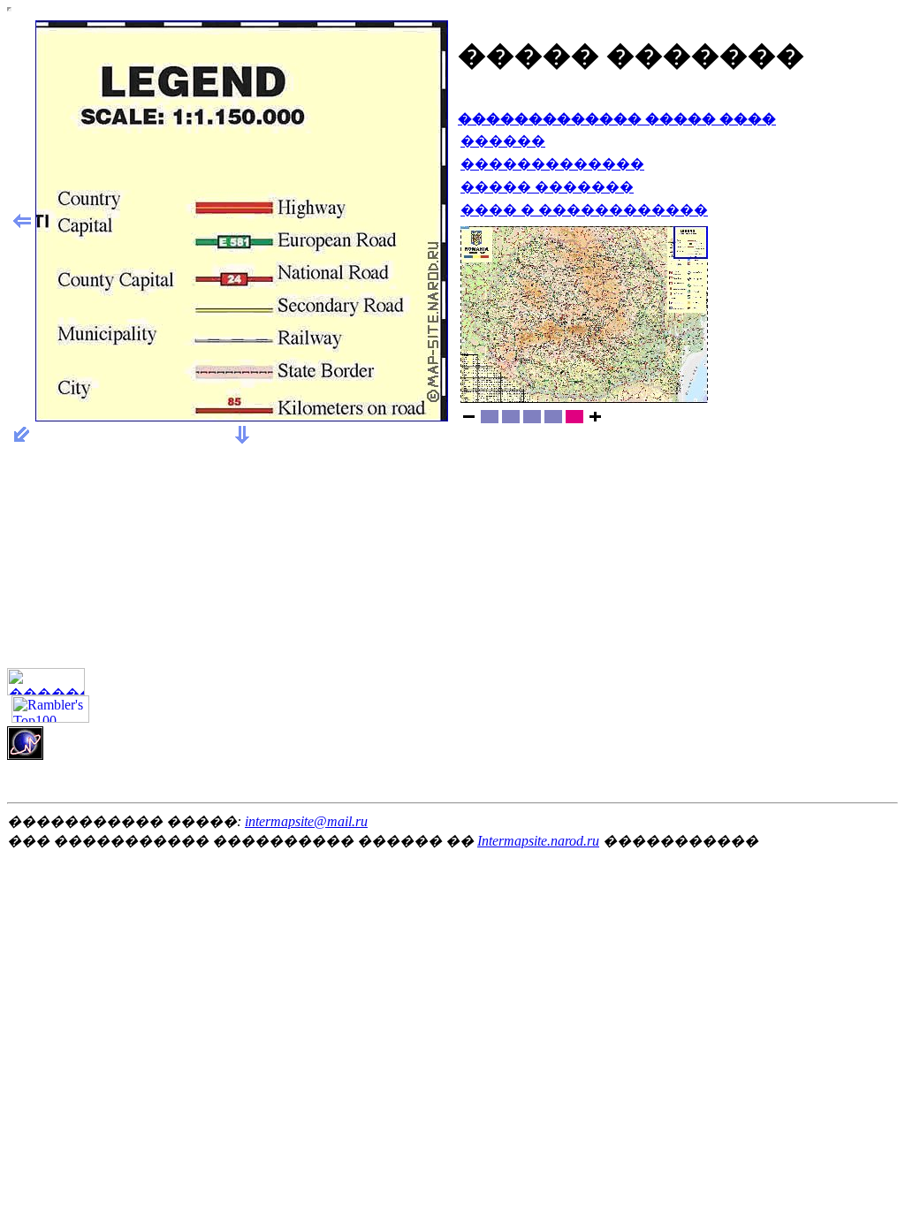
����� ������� (547, 186)
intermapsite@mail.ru (306, 821)
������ (502, 140)
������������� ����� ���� (617, 118)
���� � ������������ (584, 209)
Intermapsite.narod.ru (538, 840)
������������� (552, 163)
